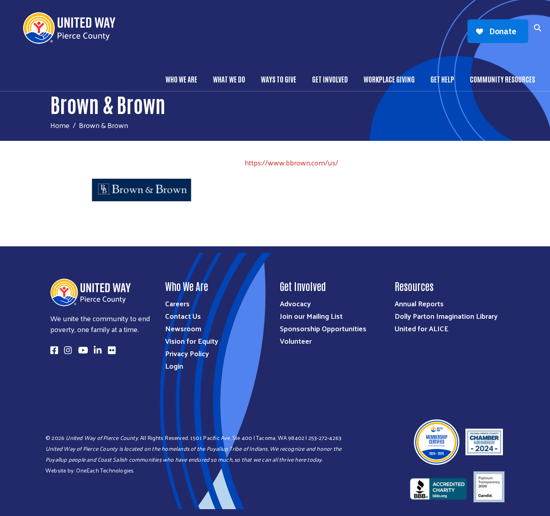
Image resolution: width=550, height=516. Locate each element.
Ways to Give (278, 79)
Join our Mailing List (311, 316)
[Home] (72, 28)
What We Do (229, 79)
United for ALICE (422, 328)
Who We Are (181, 79)
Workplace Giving (389, 79)
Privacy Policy (187, 353)
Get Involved (330, 79)
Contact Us (183, 316)
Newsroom (183, 328)
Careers (177, 303)
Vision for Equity (191, 340)
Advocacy (295, 303)
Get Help (442, 79)
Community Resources (502, 79)
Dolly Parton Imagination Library (446, 316)
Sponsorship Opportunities (323, 328)
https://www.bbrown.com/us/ (291, 162)
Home (60, 125)
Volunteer (296, 340)
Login (174, 365)
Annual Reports (419, 303)
